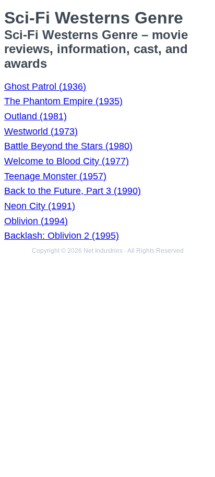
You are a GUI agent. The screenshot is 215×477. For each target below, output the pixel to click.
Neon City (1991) (39, 206)
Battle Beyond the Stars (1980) (68, 146)
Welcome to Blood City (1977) (66, 161)
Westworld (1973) (41, 131)
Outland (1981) (35, 116)
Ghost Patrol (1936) (45, 86)
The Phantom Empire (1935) (63, 101)
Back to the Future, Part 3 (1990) (72, 191)
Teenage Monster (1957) (55, 176)
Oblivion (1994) (36, 221)
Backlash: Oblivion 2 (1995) (61, 235)
